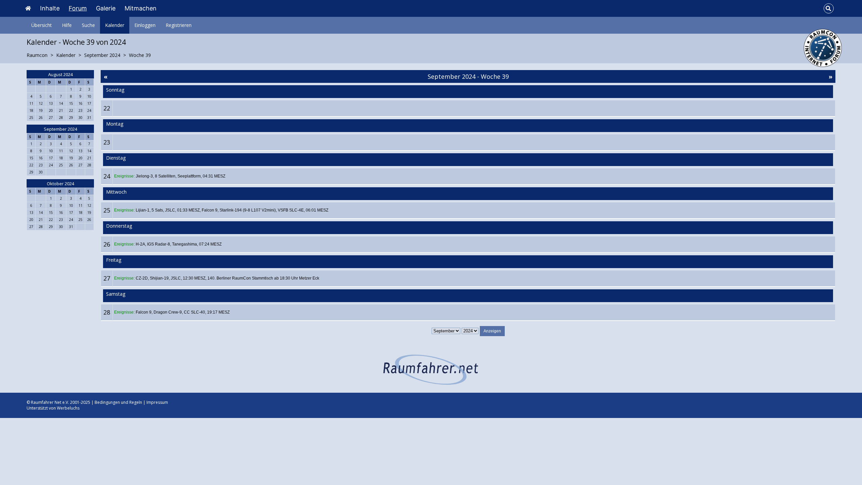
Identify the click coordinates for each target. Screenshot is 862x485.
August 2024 (60, 74)
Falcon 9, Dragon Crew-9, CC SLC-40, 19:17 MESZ (183, 312)
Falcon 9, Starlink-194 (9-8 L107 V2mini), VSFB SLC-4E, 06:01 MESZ (265, 210)
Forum (78, 8)
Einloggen (145, 25)
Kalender (114, 25)
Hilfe (67, 25)
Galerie (105, 8)
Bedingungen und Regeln (118, 402)
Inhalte (50, 8)
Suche (88, 25)
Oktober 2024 (60, 184)
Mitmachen (141, 8)
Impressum (157, 402)
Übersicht (41, 25)
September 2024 (60, 129)
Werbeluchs (68, 408)
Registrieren (179, 25)
